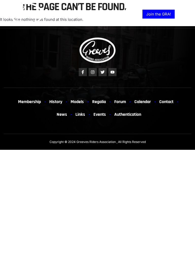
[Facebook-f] (83, 72)
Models (77, 102)
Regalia (99, 102)
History (55, 102)
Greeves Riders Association (96, 142)
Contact (166, 102)
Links (80, 114)
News (62, 114)
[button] (185, 15)
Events (99, 114)
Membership (29, 102)
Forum (120, 102)
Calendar (142, 102)
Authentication (127, 114)
